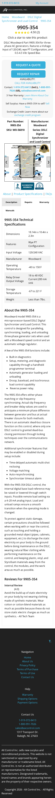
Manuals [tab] (10, 210)
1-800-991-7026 (27, 724)
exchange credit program (27, 115)
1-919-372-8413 (10, 2)
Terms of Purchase (27, 669)
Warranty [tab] (44, 202)
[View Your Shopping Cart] (51, 2)
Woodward (18, 17)
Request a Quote (28, 65)
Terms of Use (27, 673)
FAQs (49, 194)
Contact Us (27, 677)
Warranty (27, 694)
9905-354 (46, 21)
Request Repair (28, 74)
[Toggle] (49, 9)
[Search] (44, 9)
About (7, 194)
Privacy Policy (27, 665)
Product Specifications (28, 194)
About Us (27, 661)
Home (5, 17)
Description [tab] (11, 202)
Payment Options (28, 702)
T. (50, 641)
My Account (42, 2)
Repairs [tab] (28, 202)
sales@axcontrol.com (33, 90)
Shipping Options (27, 698)
